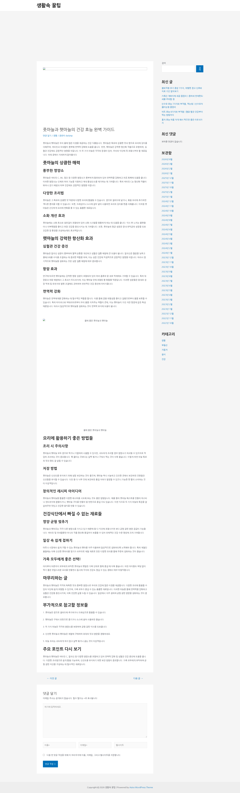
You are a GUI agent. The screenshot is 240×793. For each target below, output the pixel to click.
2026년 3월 (167, 164)
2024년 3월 (167, 243)
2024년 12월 (168, 201)
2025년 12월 (168, 178)
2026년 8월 (167, 159)
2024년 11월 (168, 206)
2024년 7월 (167, 225)
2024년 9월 (167, 215)
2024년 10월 (168, 211)
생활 (55, 136)
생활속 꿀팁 (49, 5)
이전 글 (52, 678)
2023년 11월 (168, 262)
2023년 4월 (167, 295)
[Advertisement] (120, 32)
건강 (164, 359)
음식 (164, 354)
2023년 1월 (167, 309)
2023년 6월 (167, 286)
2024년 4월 (167, 239)
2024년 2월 (167, 248)
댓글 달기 (47, 136)
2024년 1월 (167, 253)
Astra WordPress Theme (141, 787)
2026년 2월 (167, 169)
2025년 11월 (168, 183)
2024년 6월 (167, 229)
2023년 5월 (167, 290)
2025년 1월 (167, 197)
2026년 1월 (167, 173)
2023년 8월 (167, 276)
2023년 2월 (167, 304)
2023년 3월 (167, 300)
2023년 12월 (168, 257)
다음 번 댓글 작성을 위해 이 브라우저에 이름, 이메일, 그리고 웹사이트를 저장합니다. (84, 755)
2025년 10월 (168, 187)
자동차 (165, 350)
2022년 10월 (168, 323)
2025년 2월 (167, 192)
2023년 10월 (168, 267)
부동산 (165, 345)
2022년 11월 (168, 318)
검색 (164, 63)
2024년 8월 (167, 220)
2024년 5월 (167, 234)
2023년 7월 (167, 281)
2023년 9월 (167, 272)
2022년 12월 (168, 314)
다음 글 (138, 678)
